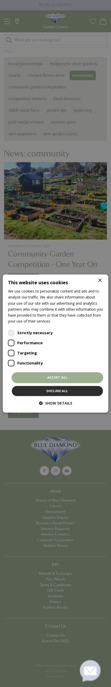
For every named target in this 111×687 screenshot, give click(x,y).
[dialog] (55, 343)
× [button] (100, 280)
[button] (55, 403)
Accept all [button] (57, 377)
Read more (61, 321)
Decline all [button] (57, 391)
